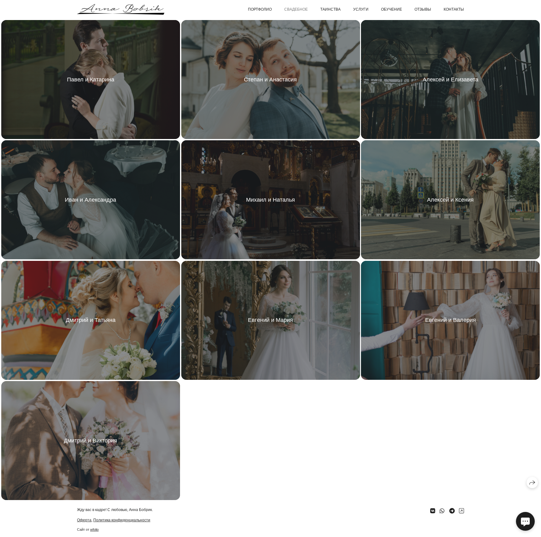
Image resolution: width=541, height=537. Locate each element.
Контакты (454, 9)
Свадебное (296, 9)
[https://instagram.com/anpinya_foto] (461, 511)
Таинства (330, 9)
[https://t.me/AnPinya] (452, 511)
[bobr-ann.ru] (120, 9)
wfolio (94, 529)
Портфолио (260, 9)
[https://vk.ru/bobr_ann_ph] (432, 511)
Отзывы (423, 9)
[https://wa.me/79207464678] (442, 511)
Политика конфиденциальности (121, 520)
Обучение (391, 9)
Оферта (84, 520)
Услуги (360, 9)
